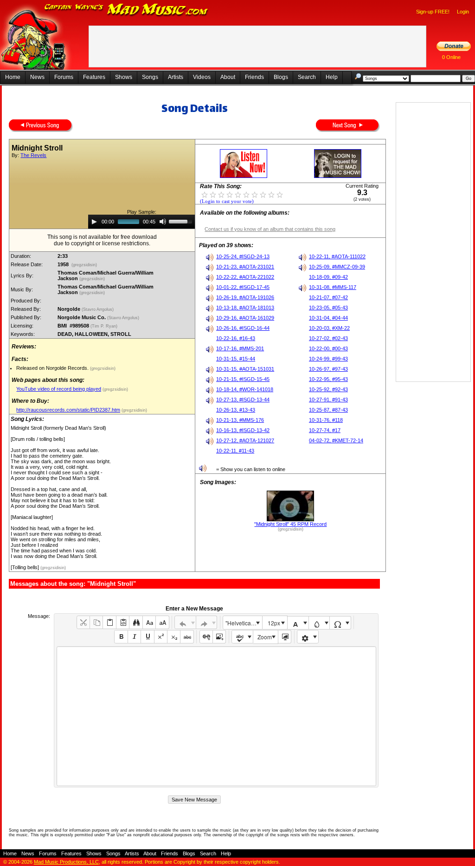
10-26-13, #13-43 (235, 410)
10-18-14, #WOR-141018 (244, 389)
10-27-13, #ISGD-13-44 (243, 399)
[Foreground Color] (298, 623)
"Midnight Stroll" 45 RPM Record (290, 524)
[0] (204, 194)
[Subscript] (173, 636)
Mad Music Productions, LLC (66, 862)
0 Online (451, 57)
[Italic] (134, 636)
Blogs (281, 77)
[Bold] (121, 636)
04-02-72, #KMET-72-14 (336, 440)
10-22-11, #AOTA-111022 (337, 256)
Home (12, 77)
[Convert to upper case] (162, 622)
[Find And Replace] (135, 622)
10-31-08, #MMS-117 (332, 287)
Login (463, 11)
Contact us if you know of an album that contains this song (270, 229)
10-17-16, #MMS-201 (240, 348)
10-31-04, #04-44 (328, 318)
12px (274, 623)
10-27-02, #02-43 (328, 338)
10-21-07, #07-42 (328, 297)
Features (94, 77)
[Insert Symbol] (340, 623)
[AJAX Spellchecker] (242, 636)
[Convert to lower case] (149, 622)
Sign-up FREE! (432, 11)
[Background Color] (319, 623)
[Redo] (206, 622)
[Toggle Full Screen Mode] (284, 636)
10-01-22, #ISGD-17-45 (243, 287)
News (37, 77)
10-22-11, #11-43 (235, 450)
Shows (123, 77)
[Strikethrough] (186, 636)
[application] (141, 222)
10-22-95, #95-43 (328, 379)
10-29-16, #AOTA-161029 (245, 318)
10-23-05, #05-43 (328, 307)
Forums (63, 77)
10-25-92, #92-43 (328, 389)
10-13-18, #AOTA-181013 (245, 307)
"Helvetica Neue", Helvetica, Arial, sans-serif (243, 623)
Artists (175, 77)
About (227, 77)
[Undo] (185, 622)
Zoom (264, 637)
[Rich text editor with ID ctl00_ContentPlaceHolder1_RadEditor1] (216, 716)
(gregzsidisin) (84, 264)
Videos (202, 77)
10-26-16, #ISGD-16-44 (243, 328)
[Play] (94, 221)
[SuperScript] (160, 636)
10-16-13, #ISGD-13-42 (243, 430)
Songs (150, 77)
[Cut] (83, 622)
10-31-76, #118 (326, 420)
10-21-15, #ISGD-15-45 (243, 379)
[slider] (182, 221)
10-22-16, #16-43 (235, 338)
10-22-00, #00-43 (328, 348)
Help (332, 77)
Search (307, 77)
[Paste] (109, 622)
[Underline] (147, 636)
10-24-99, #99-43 (328, 358)
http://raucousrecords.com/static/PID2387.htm (68, 410)
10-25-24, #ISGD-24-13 (243, 256)
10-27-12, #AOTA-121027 (245, 440)
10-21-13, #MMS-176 (240, 420)
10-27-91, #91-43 (328, 399)
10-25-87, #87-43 (328, 410)
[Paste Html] (122, 622)
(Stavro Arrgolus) (98, 309)
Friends (254, 77)
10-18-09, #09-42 (328, 277)
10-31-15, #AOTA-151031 (245, 369)
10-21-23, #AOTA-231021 (245, 266)
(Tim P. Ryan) (104, 326)
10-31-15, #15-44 (235, 358)
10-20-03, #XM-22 (329, 328)
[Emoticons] (307, 636)
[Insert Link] (206, 636)
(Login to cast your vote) (227, 201)
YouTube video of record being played (58, 389)
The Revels (33, 155)
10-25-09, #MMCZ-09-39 (337, 266)
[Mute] (163, 221)
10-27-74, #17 (324, 430)
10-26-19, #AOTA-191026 (245, 297)
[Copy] (96, 622)
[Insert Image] (219, 636)
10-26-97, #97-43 (328, 369)
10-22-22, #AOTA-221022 (245, 277)
